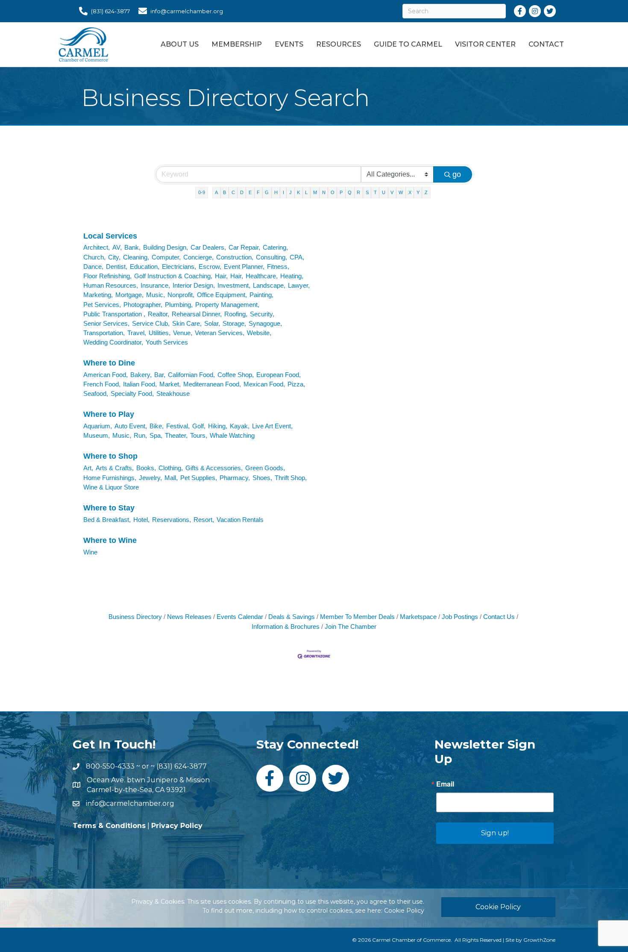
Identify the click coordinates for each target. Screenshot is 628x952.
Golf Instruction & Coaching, (173, 276)
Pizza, (296, 384)
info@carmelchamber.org (130, 803)
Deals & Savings (291, 616)
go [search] (456, 174)
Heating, (291, 276)
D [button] (242, 192)
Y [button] (418, 192)
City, (114, 257)
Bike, (157, 426)
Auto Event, (130, 426)
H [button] (276, 192)
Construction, (234, 257)
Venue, (182, 332)
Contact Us (499, 616)
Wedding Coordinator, (113, 342)
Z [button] (426, 192)
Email (445, 784)
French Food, (101, 384)
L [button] (306, 192)
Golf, (198, 426)
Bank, (132, 247)
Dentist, (116, 266)
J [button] (290, 192)
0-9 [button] (201, 192)
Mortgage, (129, 294)
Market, (170, 384)
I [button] (283, 192)
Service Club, (151, 323)
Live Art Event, (272, 426)
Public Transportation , (114, 314)
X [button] (409, 192)
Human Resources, (110, 285)
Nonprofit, (180, 294)
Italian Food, (140, 384)
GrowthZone (539, 940)
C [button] (233, 192)
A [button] (216, 192)
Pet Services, (102, 304)
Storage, (234, 323)
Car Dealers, (208, 247)
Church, (94, 257)
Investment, (233, 285)
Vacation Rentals (240, 519)
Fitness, (278, 266)
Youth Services (167, 342)
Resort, (204, 519)
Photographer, (142, 304)
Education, (144, 266)
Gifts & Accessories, (214, 468)
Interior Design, (194, 285)
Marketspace (418, 616)
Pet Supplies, (198, 477)
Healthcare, (262, 276)
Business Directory (135, 616)
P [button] (341, 192)
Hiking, (217, 426)
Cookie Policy (404, 910)
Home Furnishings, (109, 477)
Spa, (156, 435)
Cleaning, (136, 257)
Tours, (198, 435)
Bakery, (141, 374)
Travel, (136, 332)
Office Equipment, (222, 294)
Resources (338, 44)
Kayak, (239, 426)
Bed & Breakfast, (107, 519)
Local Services (110, 236)
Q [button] (350, 192)
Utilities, (159, 332)
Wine (90, 552)
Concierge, (198, 257)
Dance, (93, 266)
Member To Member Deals (357, 616)
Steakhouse (173, 393)
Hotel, (141, 519)
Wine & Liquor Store (111, 487)
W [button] (401, 192)
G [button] (267, 192)
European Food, (278, 374)
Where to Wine (110, 540)
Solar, (212, 323)
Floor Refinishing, (107, 276)
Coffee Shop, (235, 374)
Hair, (221, 276)
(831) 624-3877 (181, 766)
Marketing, (98, 294)
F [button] (258, 192)
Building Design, (165, 247)
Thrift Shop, (291, 477)
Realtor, (158, 314)
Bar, (159, 374)
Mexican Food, (264, 384)
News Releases (189, 616)
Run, (140, 435)
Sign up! (495, 833)
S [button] (367, 192)
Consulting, (271, 257)
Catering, (275, 247)
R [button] (358, 192)
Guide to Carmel (408, 44)
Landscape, (269, 285)
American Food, (105, 374)
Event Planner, (244, 266)
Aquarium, (97, 426)
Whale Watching (232, 435)
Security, (262, 314)
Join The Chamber (350, 626)
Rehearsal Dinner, (197, 314)
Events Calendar (240, 616)
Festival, (178, 426)
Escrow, (210, 266)
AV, (117, 247)
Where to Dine (109, 363)
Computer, (166, 257)
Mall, (171, 477)
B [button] (224, 192)
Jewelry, (150, 477)
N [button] (324, 192)
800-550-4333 (110, 766)
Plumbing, (179, 304)
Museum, (96, 435)
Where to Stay (109, 508)
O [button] (333, 192)
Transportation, (104, 332)
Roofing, (235, 314)
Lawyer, (299, 285)
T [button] (375, 192)
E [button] (250, 192)
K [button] (298, 192)
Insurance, (155, 285)
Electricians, (179, 266)
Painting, (261, 294)
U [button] (383, 192)
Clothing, (170, 468)
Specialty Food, (132, 393)
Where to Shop (110, 456)
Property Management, (227, 304)
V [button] (391, 192)
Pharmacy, (235, 477)
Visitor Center (485, 44)
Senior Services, (106, 323)
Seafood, (95, 393)
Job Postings (460, 616)
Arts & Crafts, (115, 468)
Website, (259, 332)
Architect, (96, 247)
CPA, (297, 257)
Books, (146, 468)
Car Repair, (244, 247)
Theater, (176, 435)
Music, (155, 294)
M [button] (315, 192)
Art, (88, 468)
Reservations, (171, 519)
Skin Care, (187, 323)
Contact (546, 44)
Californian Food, (191, 374)
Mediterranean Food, (212, 384)
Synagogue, (265, 323)
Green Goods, (265, 468)
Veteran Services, (219, 332)
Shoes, (262, 477)
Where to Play (108, 414)
